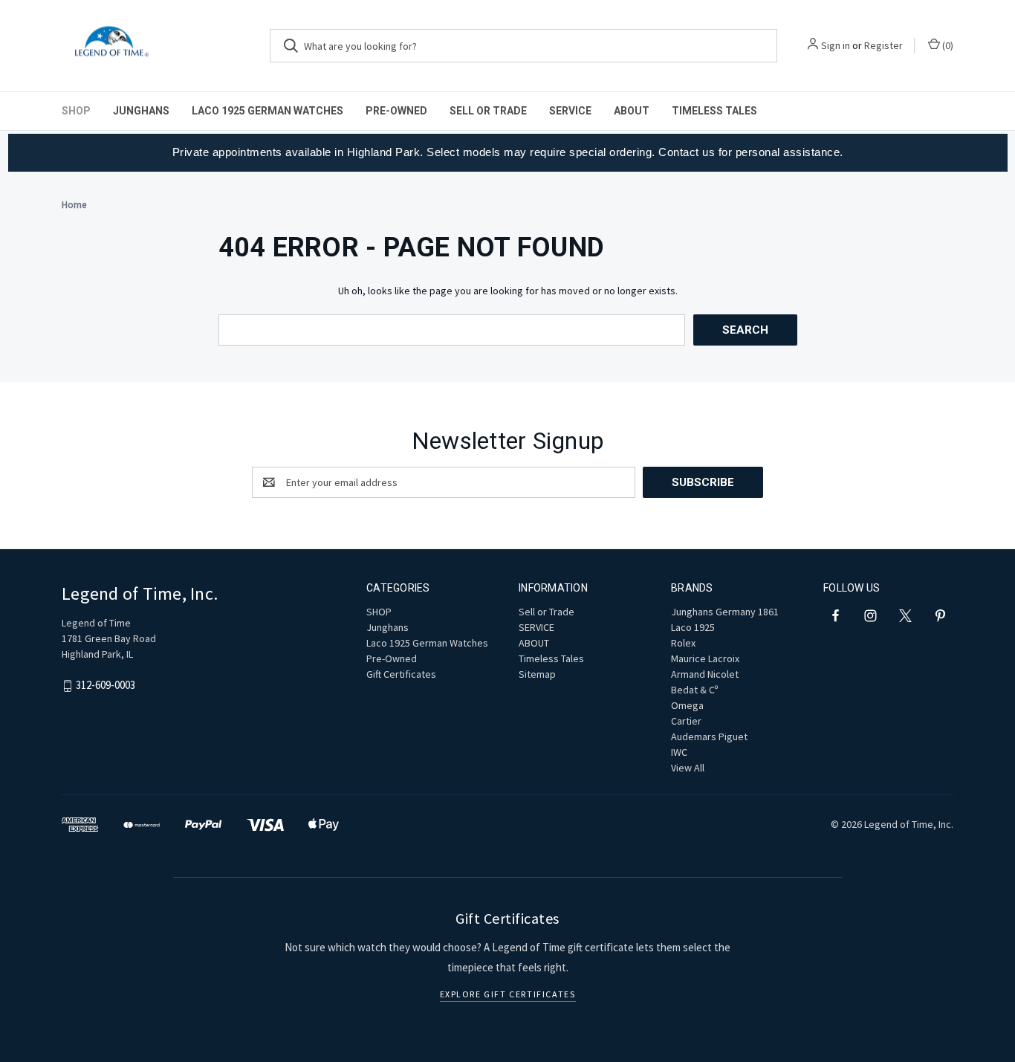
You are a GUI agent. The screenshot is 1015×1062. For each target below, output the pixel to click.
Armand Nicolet (705, 674)
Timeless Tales (714, 111)
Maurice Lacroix (705, 658)
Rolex (683, 643)
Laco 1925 (693, 627)
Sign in (835, 45)
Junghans (141, 111)
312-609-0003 (105, 685)
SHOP (76, 111)
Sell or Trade (488, 111)
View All (687, 767)
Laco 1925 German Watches (267, 111)
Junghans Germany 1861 (725, 611)
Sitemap (537, 674)
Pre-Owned (396, 111)
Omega (687, 705)
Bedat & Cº (694, 689)
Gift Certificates (401, 674)
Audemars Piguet (709, 736)
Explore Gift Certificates (508, 994)
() (946, 45)
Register (883, 45)
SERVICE (570, 111)
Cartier (686, 721)
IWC (679, 752)
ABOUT (631, 111)
